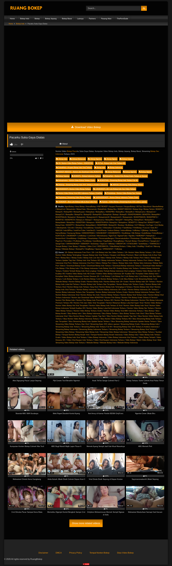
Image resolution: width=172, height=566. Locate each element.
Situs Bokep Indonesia (91, 313)
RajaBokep (107, 241)
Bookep (121, 225)
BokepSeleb (60, 222)
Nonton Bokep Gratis (77, 282)
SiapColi (103, 244)
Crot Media (158, 225)
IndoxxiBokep (126, 230)
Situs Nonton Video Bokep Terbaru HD (115, 319)
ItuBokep (153, 230)
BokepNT (119, 220)
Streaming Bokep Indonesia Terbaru (93, 329)
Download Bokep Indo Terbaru (99, 266)
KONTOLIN (60, 236)
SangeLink (154, 241)
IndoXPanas (102, 230)
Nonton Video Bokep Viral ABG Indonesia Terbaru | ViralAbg (80, 193)
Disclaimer (43, 553)
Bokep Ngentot (96, 159)
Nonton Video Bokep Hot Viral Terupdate (72, 305)
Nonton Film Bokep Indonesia (126, 300)
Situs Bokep (149, 311)
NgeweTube (122, 236)
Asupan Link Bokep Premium (121, 255)
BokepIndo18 (104, 217)
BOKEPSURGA (102, 222)
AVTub (139, 206)
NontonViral (60, 238)
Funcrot (146, 228)
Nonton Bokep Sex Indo (90, 295)
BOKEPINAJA (61, 217)
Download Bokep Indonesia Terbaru (127, 266)
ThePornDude (122, 19)
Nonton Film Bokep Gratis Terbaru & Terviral (139, 297)
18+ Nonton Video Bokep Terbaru (138, 252)
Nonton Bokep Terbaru (110, 295)
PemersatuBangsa (106, 238)
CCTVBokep (140, 225)
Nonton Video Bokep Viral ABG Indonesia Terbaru (123, 311)
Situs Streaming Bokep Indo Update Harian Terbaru (89, 321)
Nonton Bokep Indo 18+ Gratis (116, 282)
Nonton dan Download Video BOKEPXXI (88, 297)
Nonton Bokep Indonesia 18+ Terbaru (143, 289)
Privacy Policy (75, 553)
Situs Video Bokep (125, 553)
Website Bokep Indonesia (127, 343)
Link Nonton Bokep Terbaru (108, 279)
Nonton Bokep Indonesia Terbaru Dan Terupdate (75, 292)
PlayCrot (59, 241)
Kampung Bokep (74, 233)
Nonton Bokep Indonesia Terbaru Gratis (111, 292)
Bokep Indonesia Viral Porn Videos (87, 263)
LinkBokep (82, 236)
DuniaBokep (89, 228)
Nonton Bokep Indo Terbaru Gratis (130, 284)
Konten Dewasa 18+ (92, 276)
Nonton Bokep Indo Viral (143, 287)
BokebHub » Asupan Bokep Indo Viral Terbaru (75, 167)
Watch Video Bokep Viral (146, 340)
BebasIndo (70, 209)
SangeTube (60, 244)
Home (12, 19)
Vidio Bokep (130, 340)
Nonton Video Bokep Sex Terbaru (140, 308)
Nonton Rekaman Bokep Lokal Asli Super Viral (124, 303)
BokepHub (107, 214)
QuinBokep (97, 241)
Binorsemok (92, 209)
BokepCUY (60, 214)
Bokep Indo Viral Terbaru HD (88, 260)
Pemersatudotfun (122, 238)
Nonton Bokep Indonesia (86, 289)
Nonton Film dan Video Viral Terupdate (89, 303)
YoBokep (118, 249)
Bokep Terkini (149, 209)
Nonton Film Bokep (112, 297)
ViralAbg (140, 246)
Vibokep (82, 246)
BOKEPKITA (70, 220)
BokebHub (102, 209)
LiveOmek (92, 236)
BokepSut (113, 222)
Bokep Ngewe (112, 159)
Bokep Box (112, 209)
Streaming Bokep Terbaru (119, 329)
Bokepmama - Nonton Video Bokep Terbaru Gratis (76, 180)
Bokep (37, 19)
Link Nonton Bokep (87, 279)
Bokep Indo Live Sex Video (94, 258)
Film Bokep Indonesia (89, 268)
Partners (92, 19)
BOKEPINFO (152, 217)
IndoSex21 (91, 230)
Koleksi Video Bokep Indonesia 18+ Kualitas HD (115, 274)
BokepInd (71, 217)
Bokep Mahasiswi (78, 159)
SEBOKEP (85, 244)
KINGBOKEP (101, 233)
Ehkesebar (107, 228)
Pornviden (68, 241)
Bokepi (115, 214)
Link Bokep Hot (118, 276)
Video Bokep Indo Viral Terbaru (74, 337)
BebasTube (81, 209)
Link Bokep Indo (131, 276)
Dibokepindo (61, 228)
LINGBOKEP (71, 236)
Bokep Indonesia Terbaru (111, 260)
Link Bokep (105, 276)
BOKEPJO (60, 220)
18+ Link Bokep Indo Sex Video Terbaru (107, 252)
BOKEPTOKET (154, 222)
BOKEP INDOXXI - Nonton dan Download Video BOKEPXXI (80, 172)
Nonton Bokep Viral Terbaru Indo (134, 295)
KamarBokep (61, 233)
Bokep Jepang (51, 19)
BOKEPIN (146, 214)
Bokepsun (90, 222)
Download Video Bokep (87, 127)
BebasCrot (61, 209)
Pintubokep (135, 238)
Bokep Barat (67, 19)
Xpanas (98, 249)
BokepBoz (120, 212)
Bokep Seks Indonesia (143, 263)
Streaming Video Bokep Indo (87, 332)
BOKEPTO (133, 222)
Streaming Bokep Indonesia (67, 329)
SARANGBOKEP (72, 244)
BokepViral (80, 225)
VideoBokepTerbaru (118, 246)
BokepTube (60, 225)
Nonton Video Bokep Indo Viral (136, 305)
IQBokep (144, 230)
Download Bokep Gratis (76, 266)
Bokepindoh (127, 217)
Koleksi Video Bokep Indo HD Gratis (80, 274)
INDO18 (59, 230)
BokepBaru (100, 212)
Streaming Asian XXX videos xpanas (104, 324)
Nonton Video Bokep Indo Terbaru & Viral (105, 305)
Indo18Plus (67, 230)
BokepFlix (78, 214)
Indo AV (154, 228)
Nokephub (150, 236)
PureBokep (87, 241)
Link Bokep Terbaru (71, 279)
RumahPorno (143, 241)
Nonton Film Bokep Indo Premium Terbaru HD (94, 300)
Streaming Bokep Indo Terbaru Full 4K (96, 327)
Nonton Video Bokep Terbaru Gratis (88, 311)
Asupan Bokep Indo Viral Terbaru (96, 255)
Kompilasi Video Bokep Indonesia (69, 276)
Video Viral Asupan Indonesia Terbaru (109, 340)
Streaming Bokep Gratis (130, 324)
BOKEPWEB (102, 225)
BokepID (123, 214)
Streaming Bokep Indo (150, 324)
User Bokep (73, 246)
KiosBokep (126, 233)
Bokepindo (81, 217)
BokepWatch (91, 225)
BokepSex (71, 222)
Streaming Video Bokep (65, 332)
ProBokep (77, 241)
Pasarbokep (93, 238)
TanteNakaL (143, 244)
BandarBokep (157, 206)
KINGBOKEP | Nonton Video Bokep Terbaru (74, 189)
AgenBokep (69, 206)
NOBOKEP (140, 236)
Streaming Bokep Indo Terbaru (68, 327)
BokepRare (138, 220)
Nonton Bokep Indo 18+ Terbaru (142, 282)
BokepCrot (151, 212)
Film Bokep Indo (72, 268)
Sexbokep (95, 244)
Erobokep (117, 228)
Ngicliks (132, 236)
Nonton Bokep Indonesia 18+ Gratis (112, 289)
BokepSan (149, 220)
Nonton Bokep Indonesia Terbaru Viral (144, 292)
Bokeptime (123, 222)
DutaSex (98, 228)
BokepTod (142, 222)
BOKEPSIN (80, 222)
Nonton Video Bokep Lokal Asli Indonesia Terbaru (106, 308)
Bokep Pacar (72, 151)
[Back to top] (164, 558)
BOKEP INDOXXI (125, 209)
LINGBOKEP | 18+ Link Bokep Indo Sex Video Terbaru (115, 189)
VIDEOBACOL (102, 246)
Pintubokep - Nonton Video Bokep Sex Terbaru (124, 193)
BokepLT (88, 220)
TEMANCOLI (154, 244)
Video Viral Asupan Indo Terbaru (80, 340)
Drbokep (79, 228)
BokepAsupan (79, 212)
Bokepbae (90, 212)
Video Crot (91, 246)
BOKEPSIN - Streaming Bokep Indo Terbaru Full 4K (119, 180)
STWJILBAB (132, 244)
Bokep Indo (24, 19)
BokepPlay (128, 220)
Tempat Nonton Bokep (99, 553)
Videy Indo (131, 246)
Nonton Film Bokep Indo (65, 300)
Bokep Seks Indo (125, 263)
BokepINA (155, 214)
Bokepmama (99, 220)
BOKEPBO (110, 212)
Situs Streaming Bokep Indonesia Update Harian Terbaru (133, 321)
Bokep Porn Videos (109, 263)
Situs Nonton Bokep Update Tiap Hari (121, 316)
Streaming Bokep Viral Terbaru (143, 329)
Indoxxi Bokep (113, 230)
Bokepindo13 (92, 217)
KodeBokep (146, 233)
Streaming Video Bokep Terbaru (141, 332)
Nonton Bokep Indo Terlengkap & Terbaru (115, 287)
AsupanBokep (129, 206)
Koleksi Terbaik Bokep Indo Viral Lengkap (79, 271)
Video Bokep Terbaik (147, 337)
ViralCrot (148, 246)
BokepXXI (112, 225)
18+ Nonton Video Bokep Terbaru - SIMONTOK (75, 163)
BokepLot (80, 220)
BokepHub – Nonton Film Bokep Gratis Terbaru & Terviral (126, 176)
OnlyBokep (82, 238)
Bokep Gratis (77, 258)
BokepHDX (97, 214)
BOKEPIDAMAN (134, 214)
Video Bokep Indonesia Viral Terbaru (122, 337)
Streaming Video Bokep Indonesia (113, 332)
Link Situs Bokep (126, 279)
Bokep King (137, 209)
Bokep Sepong (127, 159)
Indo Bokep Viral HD (107, 268)
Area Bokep (80, 206)
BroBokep (129, 225)
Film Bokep (60, 268)
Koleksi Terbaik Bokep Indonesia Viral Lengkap (116, 271)
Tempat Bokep (61, 246)
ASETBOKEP (102, 206)
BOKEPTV (70, 225)
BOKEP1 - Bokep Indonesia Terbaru (87, 176)
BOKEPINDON (139, 217)
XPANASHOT (108, 249)
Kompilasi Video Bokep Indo (147, 274)
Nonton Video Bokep (153, 303)
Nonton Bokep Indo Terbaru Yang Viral (82, 287)
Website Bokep (68, 249)
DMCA (59, 553)
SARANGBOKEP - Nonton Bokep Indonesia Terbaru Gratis (117, 197)
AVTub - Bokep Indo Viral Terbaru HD (111, 163)
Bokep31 (59, 212)
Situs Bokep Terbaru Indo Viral (131, 313)
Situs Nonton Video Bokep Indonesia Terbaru (81, 319)
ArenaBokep (91, 206)
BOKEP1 (159, 209)
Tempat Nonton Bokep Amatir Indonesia (107, 335)
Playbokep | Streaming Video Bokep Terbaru (74, 197)
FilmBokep (137, 228)
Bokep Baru (65, 258)
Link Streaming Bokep (143, 279)
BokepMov (110, 220)
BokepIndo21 (116, 217)
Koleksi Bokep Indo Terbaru (128, 268)
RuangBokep (119, 241)
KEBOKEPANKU (88, 233)
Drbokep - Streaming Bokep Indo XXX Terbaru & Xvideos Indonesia (83, 185)
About (64, 144)
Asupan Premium (116, 206)
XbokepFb (80, 249)
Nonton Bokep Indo (94, 282)
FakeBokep (127, 228)
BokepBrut (130, 212)
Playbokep (157, 238)
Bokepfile (69, 214)
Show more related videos (86, 523)
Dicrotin (71, 228)
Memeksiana (102, 236)
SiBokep (111, 244)
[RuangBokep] (26, 8)
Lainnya (80, 19)
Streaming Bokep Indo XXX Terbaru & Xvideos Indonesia (136, 327)
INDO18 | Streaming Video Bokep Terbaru (128, 185)
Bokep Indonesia (116, 167)
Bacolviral (147, 206)
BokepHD (87, 214)
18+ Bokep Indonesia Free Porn (77, 252)
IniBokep (136, 230)
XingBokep (89, 249)
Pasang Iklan (106, 19)
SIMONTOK (121, 244)
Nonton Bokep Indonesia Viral (67, 295)
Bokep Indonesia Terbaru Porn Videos (138, 260)
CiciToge (149, 225)
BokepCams (140, 212)
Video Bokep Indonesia (97, 337)
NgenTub (112, 236)
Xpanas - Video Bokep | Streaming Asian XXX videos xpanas (124, 202)
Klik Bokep (136, 233)
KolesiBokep (157, 233)
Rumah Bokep (131, 241)
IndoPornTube (79, 230)
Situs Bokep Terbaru (110, 313)
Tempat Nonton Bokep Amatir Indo (75, 335)
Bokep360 (68, 212)
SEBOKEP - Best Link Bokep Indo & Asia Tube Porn (77, 202)
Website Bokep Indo (108, 343)
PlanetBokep (146, 238)
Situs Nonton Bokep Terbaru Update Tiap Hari (87, 316)
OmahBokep (71, 238)
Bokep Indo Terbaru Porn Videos (137, 258)
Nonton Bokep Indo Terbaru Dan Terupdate (98, 284)
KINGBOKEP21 (114, 233)
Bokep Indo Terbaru (114, 258)
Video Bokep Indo (131, 335)
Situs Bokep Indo (74, 313)
